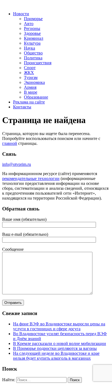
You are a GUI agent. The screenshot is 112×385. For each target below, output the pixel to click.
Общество (33, 53)
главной (9, 143)
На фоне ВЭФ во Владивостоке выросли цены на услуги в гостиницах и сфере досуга (59, 326)
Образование (36, 97)
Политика (33, 58)
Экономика (34, 82)
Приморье (33, 18)
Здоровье (32, 33)
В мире (30, 92)
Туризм (31, 77)
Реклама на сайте (29, 102)
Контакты (22, 107)
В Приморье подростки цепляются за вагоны (55, 348)
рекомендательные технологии (31, 178)
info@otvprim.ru (16, 164)
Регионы (32, 28)
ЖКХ (29, 72)
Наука (29, 48)
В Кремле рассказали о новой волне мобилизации (59, 343)
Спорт (30, 67)
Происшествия (37, 62)
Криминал (33, 38)
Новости (21, 13)
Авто (28, 23)
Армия (30, 87)
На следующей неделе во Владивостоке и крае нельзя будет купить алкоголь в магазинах (56, 355)
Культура (32, 43)
